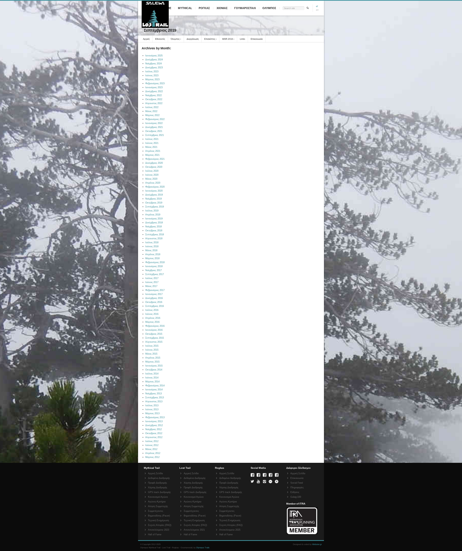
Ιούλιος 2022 (151, 107)
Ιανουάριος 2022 (154, 123)
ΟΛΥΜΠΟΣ (269, 8)
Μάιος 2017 (151, 286)
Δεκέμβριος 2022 (154, 91)
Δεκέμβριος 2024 (154, 59)
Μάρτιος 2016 (152, 322)
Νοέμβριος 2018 (153, 226)
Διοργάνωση (193, 39)
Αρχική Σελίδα (155, 473)
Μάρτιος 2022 (152, 115)
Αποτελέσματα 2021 (194, 529)
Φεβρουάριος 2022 (155, 119)
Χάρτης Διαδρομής (157, 487)
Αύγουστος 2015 (153, 341)
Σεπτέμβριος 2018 (154, 234)
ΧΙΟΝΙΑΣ (222, 8)
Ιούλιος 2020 (151, 171)
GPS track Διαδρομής (159, 492)
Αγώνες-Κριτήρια (157, 501)
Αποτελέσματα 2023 (158, 529)
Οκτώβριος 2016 (153, 302)
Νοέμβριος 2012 (153, 429)
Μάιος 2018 (151, 250)
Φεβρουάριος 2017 (155, 290)
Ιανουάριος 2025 (154, 55)
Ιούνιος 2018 (151, 246)
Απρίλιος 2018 (152, 254)
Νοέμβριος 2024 (153, 63)
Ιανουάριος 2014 (154, 389)
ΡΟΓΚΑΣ (204, 8)
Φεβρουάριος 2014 (155, 385)
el (317, 6)
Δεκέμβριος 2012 (154, 425)
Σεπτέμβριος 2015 (154, 337)
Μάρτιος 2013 (152, 413)
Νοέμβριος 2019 (153, 198)
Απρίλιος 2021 (152, 151)
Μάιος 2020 (151, 178)
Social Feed (296, 482)
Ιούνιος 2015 (151, 349)
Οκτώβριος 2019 (153, 202)
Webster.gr (317, 544)
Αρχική (146, 39)
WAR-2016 (227, 39)
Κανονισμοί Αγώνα (158, 497)
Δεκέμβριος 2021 (154, 127)
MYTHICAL (185, 8)
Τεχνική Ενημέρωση (158, 520)
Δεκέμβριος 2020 (154, 163)
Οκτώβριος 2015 (153, 334)
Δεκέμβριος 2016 (154, 298)
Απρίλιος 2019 (152, 214)
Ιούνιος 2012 (151, 445)
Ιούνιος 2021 (151, 143)
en (317, 9)
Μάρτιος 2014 (152, 381)
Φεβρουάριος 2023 (155, 83)
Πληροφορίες (297, 487)
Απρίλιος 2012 (152, 453)
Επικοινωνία (257, 39)
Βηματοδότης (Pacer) (159, 515)
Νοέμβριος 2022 (153, 95)
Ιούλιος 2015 (151, 345)
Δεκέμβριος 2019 (154, 194)
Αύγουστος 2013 (153, 401)
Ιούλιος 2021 (151, 139)
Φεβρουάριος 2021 (155, 159)
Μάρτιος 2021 (152, 155)
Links (242, 39)
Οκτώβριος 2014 (153, 369)
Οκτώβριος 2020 (153, 167)
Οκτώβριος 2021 (153, 131)
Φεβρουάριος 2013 (155, 417)
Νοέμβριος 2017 (153, 270)
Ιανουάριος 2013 (154, 421)
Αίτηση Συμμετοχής (158, 506)
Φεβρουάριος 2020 (155, 186)
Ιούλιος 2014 (151, 373)
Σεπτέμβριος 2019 (154, 206)
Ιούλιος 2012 (151, 441)
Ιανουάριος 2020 (154, 190)
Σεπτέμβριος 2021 (154, 135)
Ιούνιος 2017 (151, 282)
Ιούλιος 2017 (151, 278)
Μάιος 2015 (151, 353)
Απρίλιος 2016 (152, 318)
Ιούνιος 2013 (151, 409)
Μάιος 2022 (151, 111)
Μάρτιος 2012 (152, 457)
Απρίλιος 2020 (152, 182)
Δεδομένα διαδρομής (230, 478)
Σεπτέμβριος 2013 (154, 397)
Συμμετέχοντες (155, 511)
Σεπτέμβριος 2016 (154, 306)
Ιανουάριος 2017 (154, 294)
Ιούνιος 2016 (151, 314)
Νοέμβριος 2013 (153, 393)
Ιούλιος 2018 (151, 242)
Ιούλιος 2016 (151, 310)
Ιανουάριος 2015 (154, 365)
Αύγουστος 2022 (153, 103)
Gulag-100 (295, 497)
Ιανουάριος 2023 (154, 87)
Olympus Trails (203, 547)
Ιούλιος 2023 (151, 71)
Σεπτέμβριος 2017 (154, 274)
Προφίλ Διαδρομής (157, 482)
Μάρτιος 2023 (152, 79)
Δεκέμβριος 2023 (154, 67)
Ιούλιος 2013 (151, 405)
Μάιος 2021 (151, 147)
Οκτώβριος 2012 (153, 433)
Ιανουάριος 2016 (154, 330)
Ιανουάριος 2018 (154, 266)
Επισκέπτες (209, 39)
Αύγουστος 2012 (153, 437)
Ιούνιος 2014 (151, 377)
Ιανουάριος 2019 (154, 218)
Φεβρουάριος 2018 (155, 262)
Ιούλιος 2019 (151, 210)
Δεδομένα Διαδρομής (159, 478)
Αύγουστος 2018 (153, 238)
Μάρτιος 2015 (152, 361)
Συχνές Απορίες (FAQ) (159, 525)
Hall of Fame (154, 534)
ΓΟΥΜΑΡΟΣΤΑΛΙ (245, 8)
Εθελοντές (160, 39)
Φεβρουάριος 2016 (155, 326)
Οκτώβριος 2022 (153, 99)
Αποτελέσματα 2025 (229, 529)
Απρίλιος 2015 (152, 357)
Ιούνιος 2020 (151, 174)
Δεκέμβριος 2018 (154, 222)
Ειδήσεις (294, 492)
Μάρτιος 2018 (152, 258)
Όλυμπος (175, 39)
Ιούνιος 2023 (151, 75)
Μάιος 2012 (151, 449)
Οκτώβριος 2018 (153, 230)
